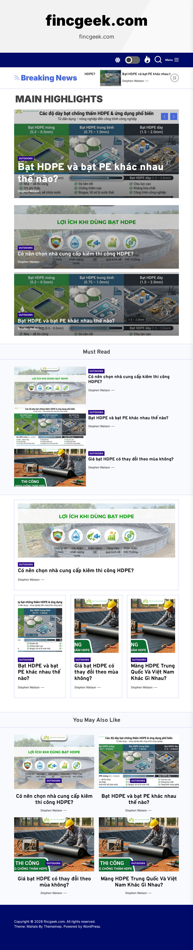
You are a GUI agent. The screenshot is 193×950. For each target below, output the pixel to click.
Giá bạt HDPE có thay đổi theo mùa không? (130, 459)
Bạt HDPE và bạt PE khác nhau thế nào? (137, 74)
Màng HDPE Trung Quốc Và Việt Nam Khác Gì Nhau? (153, 672)
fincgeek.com (97, 20)
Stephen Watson (118, 81)
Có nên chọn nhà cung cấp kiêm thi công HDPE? (75, 254)
